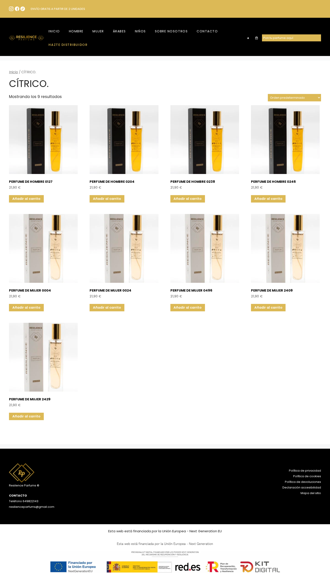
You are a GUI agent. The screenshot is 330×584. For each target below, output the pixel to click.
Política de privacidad (305, 470)
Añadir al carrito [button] (26, 198)
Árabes (119, 31)
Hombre (76, 31)
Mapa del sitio (311, 493)
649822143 (30, 501)
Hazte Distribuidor (68, 44)
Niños (140, 31)
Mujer (98, 31)
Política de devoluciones (303, 482)
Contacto (207, 31)
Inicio (54, 31)
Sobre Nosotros (171, 31)
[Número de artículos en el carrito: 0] (256, 38)
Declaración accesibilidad (301, 487)
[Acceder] (248, 38)
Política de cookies (307, 476)
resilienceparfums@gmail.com (31, 507)
